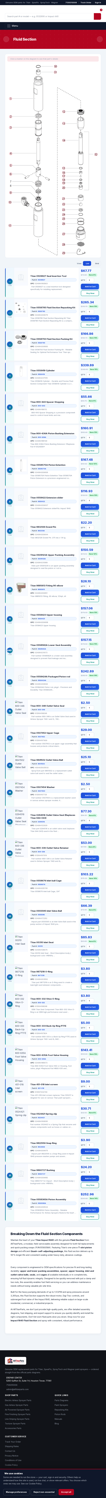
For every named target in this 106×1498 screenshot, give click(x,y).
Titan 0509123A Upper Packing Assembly (52, 555)
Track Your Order (13, 1442)
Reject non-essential (44, 1492)
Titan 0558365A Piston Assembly (48, 1199)
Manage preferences (16, 1492)
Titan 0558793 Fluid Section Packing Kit (51, 339)
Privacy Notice (11, 1456)
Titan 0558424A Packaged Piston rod (50, 676)
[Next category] (100, 39)
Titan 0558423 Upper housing (46, 615)
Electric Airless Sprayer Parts (18, 1400)
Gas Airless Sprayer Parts (16, 1405)
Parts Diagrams (61, 1400)
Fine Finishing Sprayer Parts (17, 1414)
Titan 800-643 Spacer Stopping (47, 402)
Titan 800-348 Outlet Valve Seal (47, 706)
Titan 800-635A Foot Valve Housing (49, 1055)
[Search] (97, 16)
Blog (57, 1423)
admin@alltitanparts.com (17, 1389)
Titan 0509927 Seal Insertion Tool (48, 276)
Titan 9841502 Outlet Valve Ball (46, 760)
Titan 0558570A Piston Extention (47, 465)
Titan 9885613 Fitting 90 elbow (46, 585)
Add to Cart (90, 286)
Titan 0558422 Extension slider (46, 497)
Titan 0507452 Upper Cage (44, 733)
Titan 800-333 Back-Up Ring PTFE (48, 1026)
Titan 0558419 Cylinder (42, 370)
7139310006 (71, 2)
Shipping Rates (12, 1446)
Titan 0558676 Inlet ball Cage (46, 880)
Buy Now (90, 293)
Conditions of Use (13, 1460)
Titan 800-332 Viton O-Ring (44, 999)
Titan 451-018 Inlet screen (44, 1084)
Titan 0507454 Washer (42, 787)
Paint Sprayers (61, 1405)
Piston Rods (60, 1414)
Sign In (98, 2)
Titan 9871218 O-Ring (41, 971)
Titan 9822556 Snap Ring (43, 1143)
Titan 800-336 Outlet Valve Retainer (49, 848)
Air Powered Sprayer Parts (17, 1410)
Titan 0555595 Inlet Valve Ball (46, 911)
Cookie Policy (11, 1465)
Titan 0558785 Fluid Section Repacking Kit (52, 307)
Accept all (66, 1492)
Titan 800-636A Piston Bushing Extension (52, 433)
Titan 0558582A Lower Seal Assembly (50, 645)
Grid (97, 263)
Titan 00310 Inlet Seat (42, 942)
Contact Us (10, 1451)
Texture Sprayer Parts (15, 1423)
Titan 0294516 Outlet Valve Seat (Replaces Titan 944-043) (52, 816)
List (87, 263)
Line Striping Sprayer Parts (17, 1419)
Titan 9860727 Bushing (42, 1170)
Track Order (85, 2)
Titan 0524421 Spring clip (43, 1114)
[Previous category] (6, 39)
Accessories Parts (13, 1428)
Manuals (58, 1419)
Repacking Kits (61, 1410)
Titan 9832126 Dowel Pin (43, 527)
